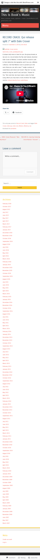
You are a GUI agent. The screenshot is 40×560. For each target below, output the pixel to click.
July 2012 (5, 386)
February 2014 (7, 331)
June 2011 (6, 424)
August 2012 (6, 384)
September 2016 (8, 241)
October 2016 (7, 238)
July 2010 (5, 456)
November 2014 (7, 305)
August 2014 (6, 314)
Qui (30, 126)
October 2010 (7, 447)
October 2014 (7, 308)
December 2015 (7, 267)
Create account (7, 539)
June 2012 (6, 389)
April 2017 (6, 221)
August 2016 (6, 244)
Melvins (21, 126)
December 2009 (7, 476)
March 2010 (6, 468)
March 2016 (6, 259)
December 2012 (7, 372)
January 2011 (7, 439)
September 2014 (8, 311)
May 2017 (5, 218)
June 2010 (6, 459)
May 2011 (5, 427)
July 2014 (5, 317)
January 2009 (7, 508)
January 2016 (7, 264)
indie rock (15, 126)
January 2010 (7, 474)
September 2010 (8, 450)
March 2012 (6, 398)
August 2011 (6, 418)
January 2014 (7, 334)
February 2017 (7, 227)
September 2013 (8, 346)
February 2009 (7, 506)
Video (26, 123)
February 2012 (7, 401)
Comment (30, 172)
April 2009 (6, 500)
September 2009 (8, 485)
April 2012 (6, 395)
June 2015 (6, 285)
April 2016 (6, 256)
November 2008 (7, 514)
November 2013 (7, 340)
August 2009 (6, 488)
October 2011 (7, 413)
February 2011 (7, 436)
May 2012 (5, 392)
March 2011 (6, 433)
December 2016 (7, 232)
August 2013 (6, 349)
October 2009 (7, 482)
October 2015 (7, 273)
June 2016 (6, 250)
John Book (24, 44)
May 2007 (5, 520)
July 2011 (5, 421)
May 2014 (5, 323)
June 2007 (6, 517)
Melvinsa (26, 126)
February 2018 (7, 203)
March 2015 (6, 293)
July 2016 (5, 247)
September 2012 (8, 381)
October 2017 (7, 206)
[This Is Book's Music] (20, 12)
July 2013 (5, 352)
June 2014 (6, 320)
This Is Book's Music (15, 15)
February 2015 (7, 296)
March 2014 (6, 328)
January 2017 (7, 230)
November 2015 (7, 270)
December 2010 (7, 442)
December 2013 (7, 337)
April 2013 (6, 360)
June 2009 (6, 494)
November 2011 (7, 410)
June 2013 (6, 354)
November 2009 (7, 479)
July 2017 (5, 212)
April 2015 (6, 291)
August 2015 (6, 279)
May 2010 (5, 462)
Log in (4, 542)
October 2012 (7, 378)
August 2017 (6, 209)
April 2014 (6, 325)
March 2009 (6, 503)
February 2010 (7, 471)
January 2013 (7, 369)
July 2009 (5, 491)
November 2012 (7, 375)
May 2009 (5, 497)
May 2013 (5, 357)
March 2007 (6, 523)
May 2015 (5, 288)
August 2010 (6, 453)
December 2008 (7, 511)
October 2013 (7, 343)
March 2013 (6, 363)
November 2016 (7, 235)
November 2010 (7, 445)
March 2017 (6, 224)
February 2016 (7, 262)
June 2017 (6, 215)
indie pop (9, 126)
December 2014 (7, 302)
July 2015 (5, 282)
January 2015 (7, 299)
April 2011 (6, 430)
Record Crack (20, 123)
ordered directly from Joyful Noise (17, 80)
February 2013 (7, 366)
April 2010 (6, 465)
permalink (13, 128)
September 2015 (8, 276)
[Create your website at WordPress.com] (20, 2)
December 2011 (7, 407)
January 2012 (7, 404)
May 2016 (5, 253)
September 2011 (8, 415)
